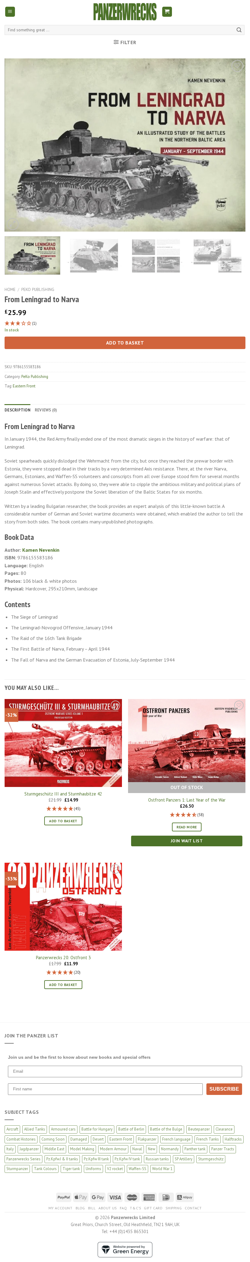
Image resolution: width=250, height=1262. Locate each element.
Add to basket (125, 343)
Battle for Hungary (96, 1129)
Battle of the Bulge (166, 1129)
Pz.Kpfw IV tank (127, 1159)
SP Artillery (183, 1159)
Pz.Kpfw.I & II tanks (62, 1159)
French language (176, 1139)
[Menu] (10, 12)
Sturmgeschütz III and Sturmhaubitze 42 (63, 794)
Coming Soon (53, 1139)
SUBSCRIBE (224, 1089)
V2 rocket (115, 1168)
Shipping (174, 1208)
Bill (91, 1208)
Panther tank (194, 1149)
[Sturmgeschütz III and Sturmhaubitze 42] (63, 743)
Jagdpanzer (29, 1149)
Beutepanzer (199, 1129)
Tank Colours (45, 1168)
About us (107, 1208)
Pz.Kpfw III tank (96, 1159)
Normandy (170, 1149)
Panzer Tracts (222, 1149)
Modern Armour (113, 1149)
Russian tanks (157, 1159)
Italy (10, 1149)
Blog (80, 1208)
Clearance (224, 1129)
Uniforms (93, 1168)
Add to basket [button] (63, 821)
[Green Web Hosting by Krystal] (125, 1249)
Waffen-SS (137, 1168)
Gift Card (153, 1208)
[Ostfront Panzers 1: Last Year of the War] (186, 740)
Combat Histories (21, 1139)
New (151, 1149)
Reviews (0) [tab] (46, 410)
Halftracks (233, 1139)
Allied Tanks (34, 1129)
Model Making (82, 1149)
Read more (187, 827)
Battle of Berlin (131, 1129)
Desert (98, 1139)
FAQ (123, 1208)
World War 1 (162, 1168)
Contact (193, 1208)
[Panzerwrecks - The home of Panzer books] (125, 11)
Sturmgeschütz (210, 1159)
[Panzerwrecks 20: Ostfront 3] (63, 907)
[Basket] (167, 12)
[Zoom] (13, 224)
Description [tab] (17, 410)
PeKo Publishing (37, 289)
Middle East (54, 1149)
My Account (60, 1208)
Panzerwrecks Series (23, 1159)
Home (10, 289)
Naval (137, 1149)
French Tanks (207, 1139)
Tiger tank (71, 1168)
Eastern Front (24, 386)
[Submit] (239, 30)
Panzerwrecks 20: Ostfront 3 (63, 957)
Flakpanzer (147, 1139)
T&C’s (135, 1208)
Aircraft (12, 1129)
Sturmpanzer (17, 1168)
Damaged (78, 1139)
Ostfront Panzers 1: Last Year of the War (187, 800)
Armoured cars (63, 1129)
